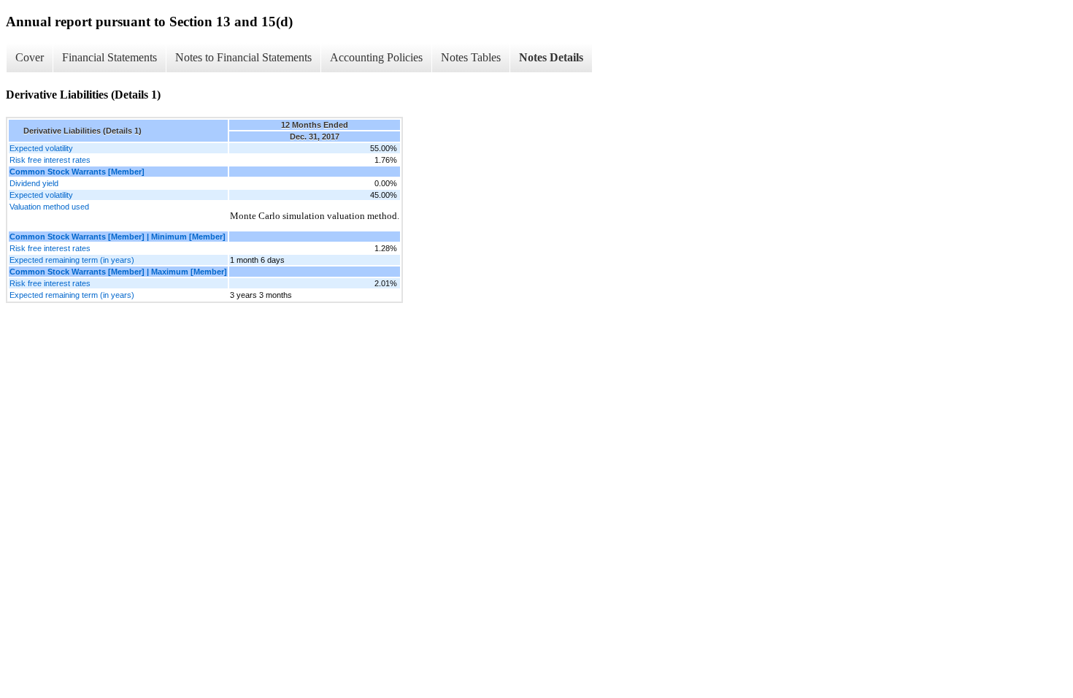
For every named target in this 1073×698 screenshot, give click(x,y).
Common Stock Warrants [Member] (77, 171)
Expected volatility (41, 148)
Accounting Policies (376, 57)
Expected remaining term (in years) (71, 260)
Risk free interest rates (50, 160)
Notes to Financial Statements (243, 57)
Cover (29, 57)
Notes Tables (471, 57)
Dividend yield (33, 183)
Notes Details (551, 57)
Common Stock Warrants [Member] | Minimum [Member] (117, 236)
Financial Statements (109, 57)
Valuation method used (49, 206)
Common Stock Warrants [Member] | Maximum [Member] (118, 271)
